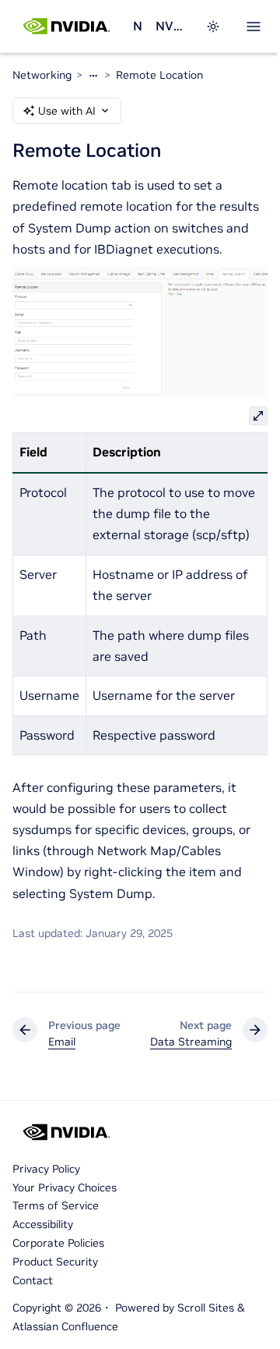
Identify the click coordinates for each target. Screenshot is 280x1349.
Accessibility (42, 1224)
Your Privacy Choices (64, 1187)
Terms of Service (55, 1205)
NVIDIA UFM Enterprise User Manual (171, 26)
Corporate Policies (58, 1243)
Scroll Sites (205, 1308)
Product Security (55, 1262)
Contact (32, 1280)
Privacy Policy (46, 1169)
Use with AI (67, 111)
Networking (138, 26)
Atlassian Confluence (65, 1326)
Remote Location (159, 75)
